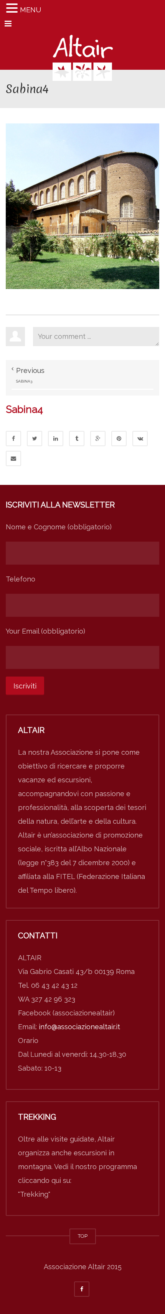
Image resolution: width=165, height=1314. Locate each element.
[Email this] (13, 458)
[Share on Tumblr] (76, 438)
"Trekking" (34, 1194)
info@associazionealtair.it (79, 1027)
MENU (30, 10)
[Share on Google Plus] (98, 438)
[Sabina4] (82, 206)
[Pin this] (119, 438)
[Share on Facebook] (13, 438)
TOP (82, 1236)
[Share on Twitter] (34, 438)
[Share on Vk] (140, 438)
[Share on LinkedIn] (55, 438)
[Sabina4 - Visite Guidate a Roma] (82, 50)
